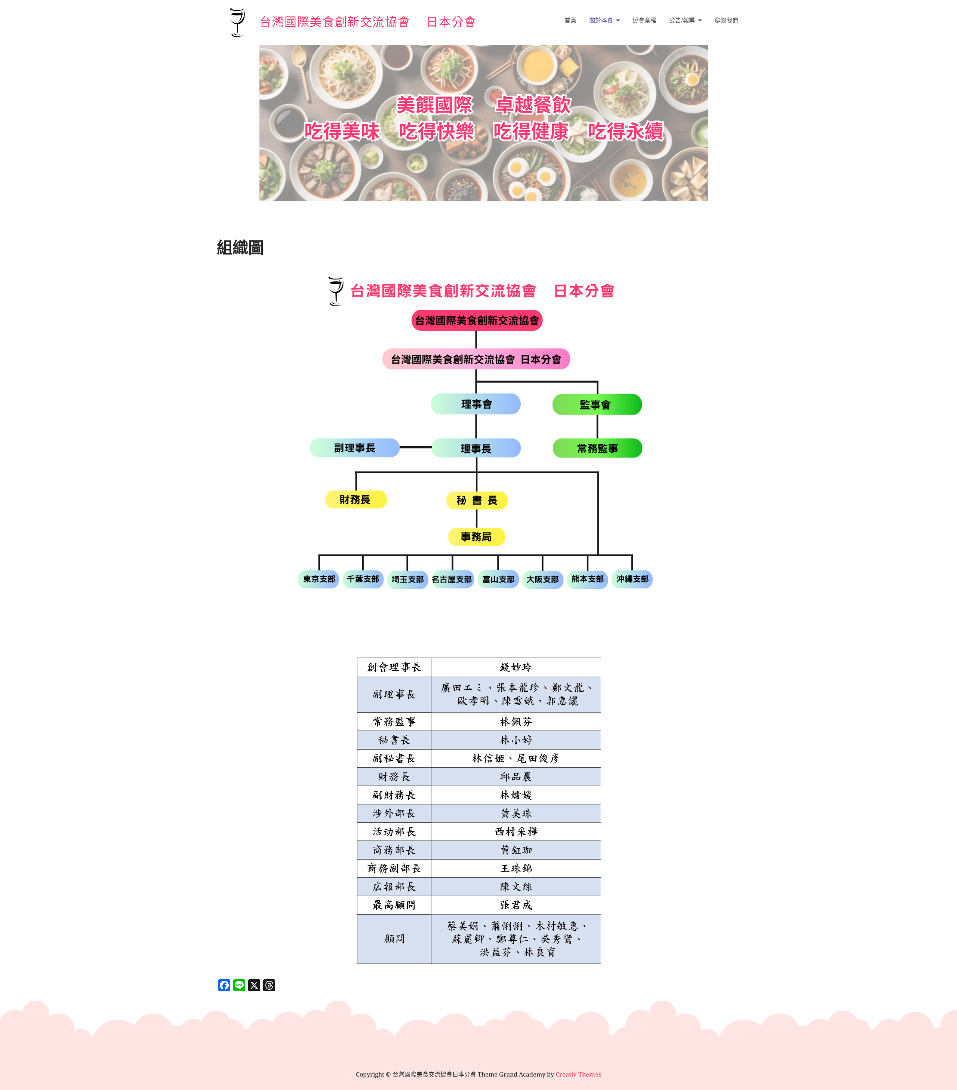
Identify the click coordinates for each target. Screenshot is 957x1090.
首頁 (570, 20)
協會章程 (644, 20)
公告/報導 (682, 20)
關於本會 (601, 20)
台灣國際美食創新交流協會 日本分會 (368, 21)
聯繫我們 (726, 20)
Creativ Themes (578, 1074)
